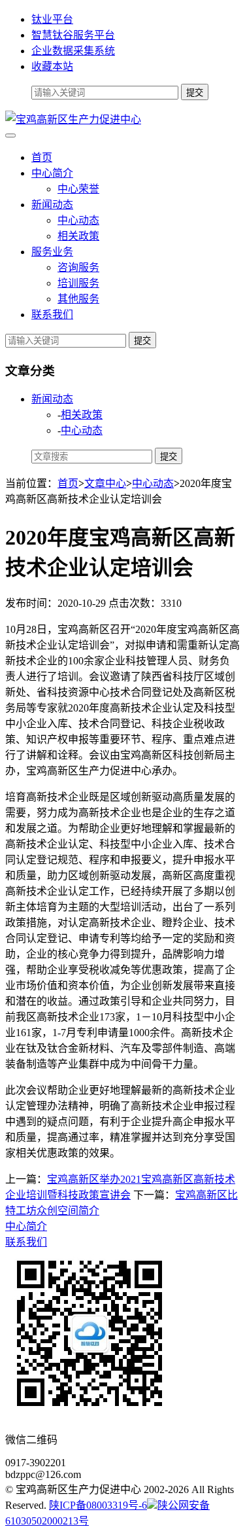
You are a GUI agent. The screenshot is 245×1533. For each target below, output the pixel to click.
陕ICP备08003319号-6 (98, 1505)
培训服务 (78, 283)
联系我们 (52, 314)
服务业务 (52, 251)
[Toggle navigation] (10, 135)
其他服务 (78, 298)
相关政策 (78, 236)
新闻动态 (52, 204)
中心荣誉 (78, 188)
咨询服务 (78, 267)
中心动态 (78, 220)
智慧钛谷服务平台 (73, 35)
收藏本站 (52, 66)
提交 (142, 341)
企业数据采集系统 (73, 50)
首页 (41, 157)
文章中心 (105, 483)
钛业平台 (52, 19)
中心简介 (52, 173)
